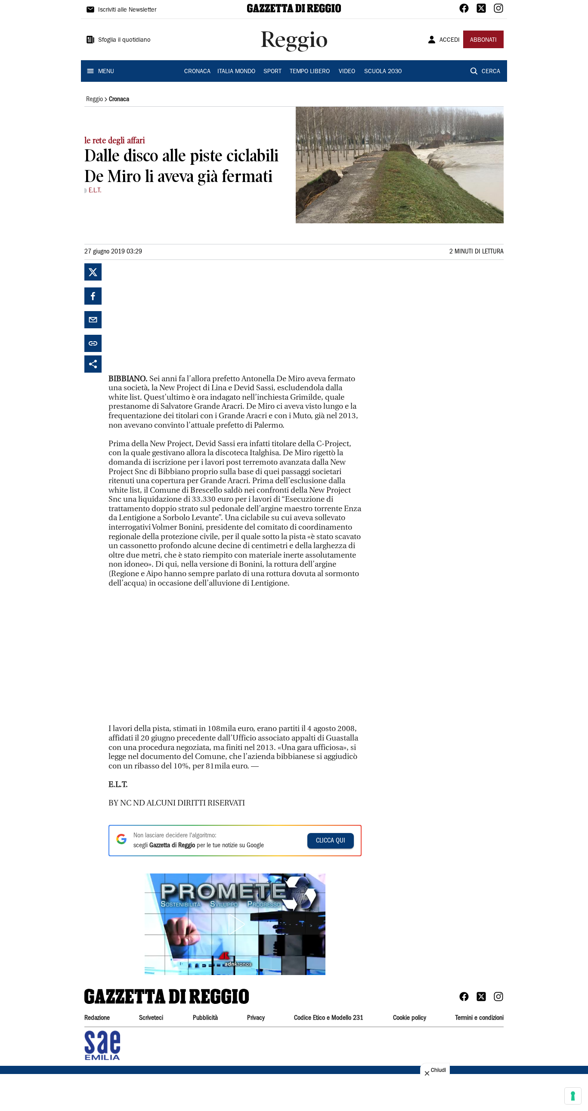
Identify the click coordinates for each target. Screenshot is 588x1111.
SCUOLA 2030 (383, 72)
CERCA (491, 72)
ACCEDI (449, 40)
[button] (235, 924)
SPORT (272, 72)
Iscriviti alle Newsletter (127, 10)
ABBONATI (483, 40)
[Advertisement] (173, 317)
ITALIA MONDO (236, 72)
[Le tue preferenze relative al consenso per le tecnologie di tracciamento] (573, 1096)
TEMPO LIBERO (310, 72)
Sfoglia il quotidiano (124, 40)
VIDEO (347, 72)
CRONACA (197, 72)
